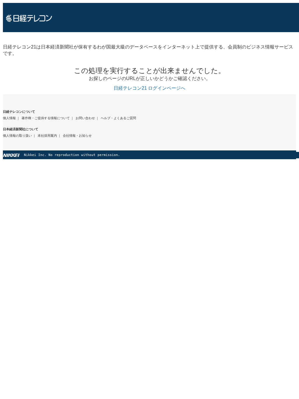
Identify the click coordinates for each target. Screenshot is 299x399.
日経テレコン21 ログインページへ (149, 88)
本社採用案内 (47, 135)
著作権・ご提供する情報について (46, 118)
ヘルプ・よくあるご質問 (118, 118)
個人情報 (9, 118)
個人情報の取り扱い (17, 135)
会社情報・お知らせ (77, 135)
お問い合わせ (85, 118)
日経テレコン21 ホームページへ (151, 17)
